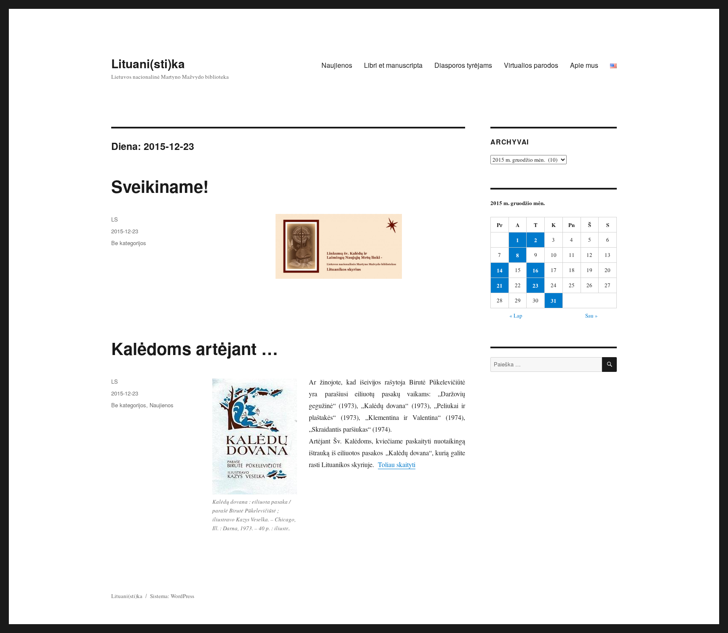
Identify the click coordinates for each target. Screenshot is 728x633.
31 (554, 300)
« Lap (515, 315)
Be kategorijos (128, 243)
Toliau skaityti (396, 464)
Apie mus (584, 65)
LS (114, 219)
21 (500, 285)
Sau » (591, 315)
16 (535, 270)
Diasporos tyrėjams (463, 65)
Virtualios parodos (531, 65)
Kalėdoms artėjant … (194, 348)
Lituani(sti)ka (148, 63)
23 (535, 285)
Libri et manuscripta (393, 65)
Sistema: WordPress (172, 596)
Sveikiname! (160, 186)
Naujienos (336, 65)
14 (500, 270)
